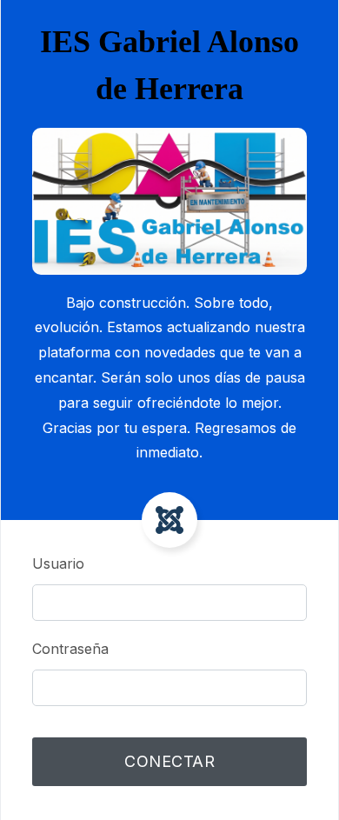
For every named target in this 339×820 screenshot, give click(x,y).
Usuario (58, 563)
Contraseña (70, 648)
